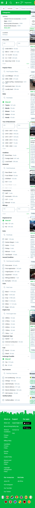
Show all (7, 102)
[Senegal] (26, 497)
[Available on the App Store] (27, 423)
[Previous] (27, 363)
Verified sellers (12, 400)
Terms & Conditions (7, 431)
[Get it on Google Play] (27, 428)
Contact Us (15, 430)
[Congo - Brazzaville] (19, 501)
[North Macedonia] (29, 501)
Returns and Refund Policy (7, 462)
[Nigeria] (2, 497)
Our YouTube (8, 488)
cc (10, 318)
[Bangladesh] (5, 501)
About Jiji (7, 423)
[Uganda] (7, 497)
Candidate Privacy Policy (7, 446)
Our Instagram (8, 484)
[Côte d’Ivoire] (30, 497)
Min (4, 43)
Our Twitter (7, 491)
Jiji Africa (20, 481)
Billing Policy (7, 440)
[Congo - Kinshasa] (15, 501)
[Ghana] (16, 497)
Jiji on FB (6, 481)
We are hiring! (8, 426)
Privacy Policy (6, 436)
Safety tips (15, 426)
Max (19, 43)
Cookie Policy (8, 457)
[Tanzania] (12, 497)
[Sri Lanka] (10, 501)
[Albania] (24, 501)
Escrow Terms (6, 452)
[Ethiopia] (21, 497)
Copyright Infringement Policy (8, 469)
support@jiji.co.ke (17, 423)
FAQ (13, 433)
